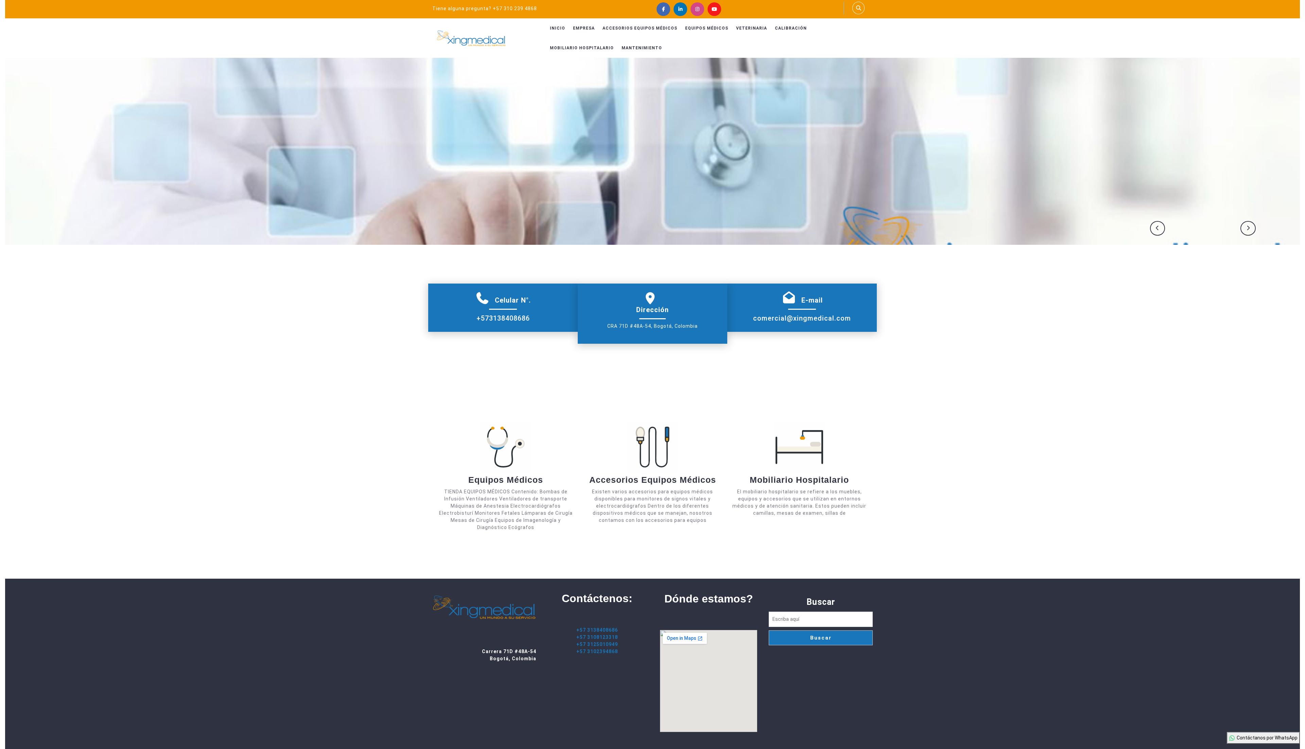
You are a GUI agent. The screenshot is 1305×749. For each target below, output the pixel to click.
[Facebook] (663, 9)
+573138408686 (503, 318)
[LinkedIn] (680, 9)
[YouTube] (714, 9)
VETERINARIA (751, 28)
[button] (1158, 228)
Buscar (820, 602)
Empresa (584, 28)
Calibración (791, 28)
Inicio (557, 28)
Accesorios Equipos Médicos (640, 28)
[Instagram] (697, 9)
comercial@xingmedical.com (802, 318)
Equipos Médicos (706, 28)
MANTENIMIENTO (642, 48)
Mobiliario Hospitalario (582, 48)
